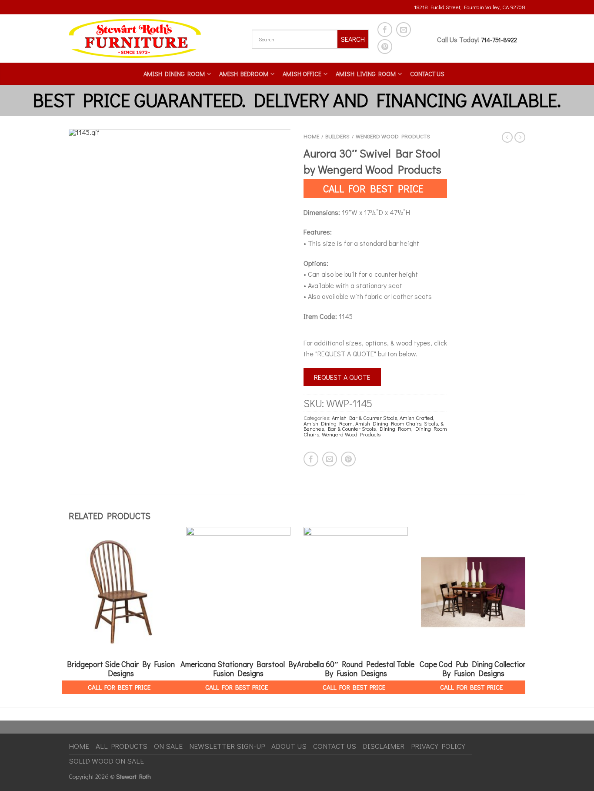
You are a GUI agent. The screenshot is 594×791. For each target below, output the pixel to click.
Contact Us (427, 74)
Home (311, 136)
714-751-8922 (499, 40)
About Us (289, 746)
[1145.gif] (179, 132)
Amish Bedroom (243, 74)
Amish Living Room (366, 74)
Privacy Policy (438, 746)
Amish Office (302, 74)
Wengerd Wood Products (393, 136)
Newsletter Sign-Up (227, 746)
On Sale (168, 746)
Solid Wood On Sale (106, 761)
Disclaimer (383, 746)
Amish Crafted (416, 417)
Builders (337, 136)
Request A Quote (342, 377)
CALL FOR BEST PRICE (373, 188)
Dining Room (395, 428)
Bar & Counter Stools (352, 428)
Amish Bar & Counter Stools (364, 417)
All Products (121, 746)
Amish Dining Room (174, 74)
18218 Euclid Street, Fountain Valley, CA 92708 (469, 7)
